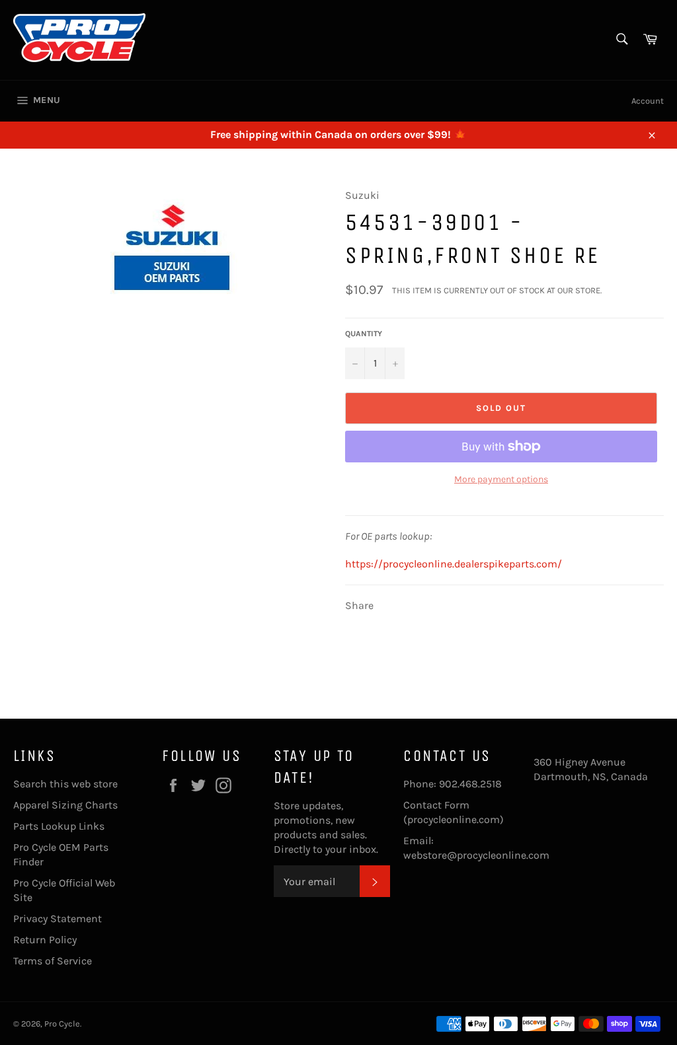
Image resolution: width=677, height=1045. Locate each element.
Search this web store (65, 783)
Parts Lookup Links (58, 826)
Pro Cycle (62, 1023)
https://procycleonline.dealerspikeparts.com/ (453, 564)
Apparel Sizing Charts (65, 805)
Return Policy (45, 939)
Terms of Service (52, 961)
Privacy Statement (57, 918)
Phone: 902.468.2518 (452, 783)
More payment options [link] (501, 479)
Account (647, 101)
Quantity (363, 333)
